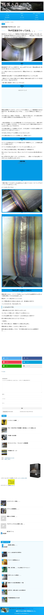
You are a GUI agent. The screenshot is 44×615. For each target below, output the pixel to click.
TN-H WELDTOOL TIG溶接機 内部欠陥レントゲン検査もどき (22, 428)
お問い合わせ (37, 19)
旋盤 (22, 15)
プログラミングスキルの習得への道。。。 (16, 523)
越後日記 (22, 13)
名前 (3, 394)
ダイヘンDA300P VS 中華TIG (14, 552)
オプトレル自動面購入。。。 (13, 508)
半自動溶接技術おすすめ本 (9, 457)
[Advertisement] (12, 98)
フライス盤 (7, 15)
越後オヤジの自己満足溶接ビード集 (16, 582)
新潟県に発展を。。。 (13, 545)
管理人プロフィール (7, 19)
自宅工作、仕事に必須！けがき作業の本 (16, 590)
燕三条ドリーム (10, 531)
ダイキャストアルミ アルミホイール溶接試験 (18, 443)
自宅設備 (36, 17)
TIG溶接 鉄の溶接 (12, 435)
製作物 (37, 15)
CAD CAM (22, 17)
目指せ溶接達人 (7, 17)
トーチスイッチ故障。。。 (13, 420)
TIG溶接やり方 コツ (12, 450)
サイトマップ (22, 19)
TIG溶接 (4, 371)
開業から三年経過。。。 (12, 516)
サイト (3, 403)
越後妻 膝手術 (7, 459)
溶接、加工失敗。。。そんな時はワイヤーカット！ (19, 567)
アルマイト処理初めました (14, 560)
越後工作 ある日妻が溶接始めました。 (26, 611)
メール (3, 398)
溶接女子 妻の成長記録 (37, 13)
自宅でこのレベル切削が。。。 (15, 575)
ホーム (7, 13)
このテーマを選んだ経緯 (22, 478)
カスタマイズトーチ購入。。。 (13, 501)
